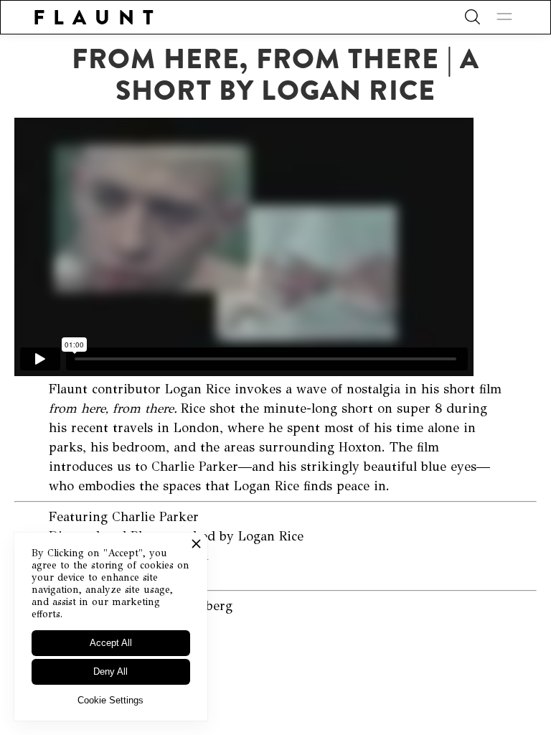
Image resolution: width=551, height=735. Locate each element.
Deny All (110, 671)
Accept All (111, 642)
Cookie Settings (110, 700)
